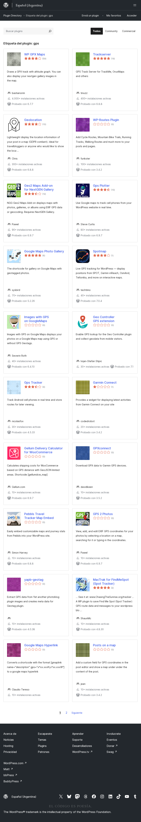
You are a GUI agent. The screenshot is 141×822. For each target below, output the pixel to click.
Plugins (42, 746)
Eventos (112, 739)
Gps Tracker (33, 382)
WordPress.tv (82, 752)
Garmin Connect (105, 382)
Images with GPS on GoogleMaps (36, 319)
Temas (42, 739)
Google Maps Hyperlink (41, 645)
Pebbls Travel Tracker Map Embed (39, 516)
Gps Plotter (101, 185)
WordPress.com (15, 763)
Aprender (78, 733)
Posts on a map (104, 645)
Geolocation (33, 120)
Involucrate (114, 733)
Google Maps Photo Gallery (44, 251)
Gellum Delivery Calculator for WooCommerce (43, 450)
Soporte (77, 739)
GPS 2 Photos (103, 514)
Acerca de (9, 733)
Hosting (8, 746)
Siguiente (77, 712)
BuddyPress (12, 781)
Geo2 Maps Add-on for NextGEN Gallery (39, 187)
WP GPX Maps (34, 54)
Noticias (8, 739)
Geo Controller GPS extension (104, 319)
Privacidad (10, 752)
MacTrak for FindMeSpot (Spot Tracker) (111, 581)
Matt (8, 769)
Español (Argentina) (24, 796)
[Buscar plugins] (50, 31)
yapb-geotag (33, 579)
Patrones (43, 752)
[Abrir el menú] (135, 5)
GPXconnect (102, 448)
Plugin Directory (12, 15)
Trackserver (102, 54)
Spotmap (99, 251)
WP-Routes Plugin (106, 120)
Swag (112, 752)
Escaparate (45, 733)
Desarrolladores (82, 746)
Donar (112, 746)
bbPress (10, 775)
